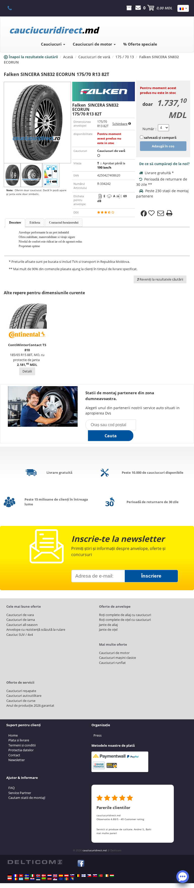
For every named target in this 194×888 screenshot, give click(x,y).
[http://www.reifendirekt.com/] (61, 879)
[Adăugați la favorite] (152, 213)
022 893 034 (12, 8)
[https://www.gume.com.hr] (32, 879)
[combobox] (183, 8)
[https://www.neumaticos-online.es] (61, 875)
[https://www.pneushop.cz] (89, 875)
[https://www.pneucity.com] (101, 875)
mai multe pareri (106, 833)
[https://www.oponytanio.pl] (10, 879)
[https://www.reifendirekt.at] (66, 875)
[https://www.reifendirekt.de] (10, 875)
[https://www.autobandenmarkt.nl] (49, 875)
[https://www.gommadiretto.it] (32, 875)
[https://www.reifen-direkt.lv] (49, 879)
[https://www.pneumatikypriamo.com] (95, 875)
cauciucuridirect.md (95, 850)
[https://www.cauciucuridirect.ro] (15, 879)
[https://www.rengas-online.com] (84, 875)
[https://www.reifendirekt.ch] (21, 875)
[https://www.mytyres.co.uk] (55, 875)
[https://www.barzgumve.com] (27, 879)
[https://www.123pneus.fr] (15, 875)
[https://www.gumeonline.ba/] (72, 879)
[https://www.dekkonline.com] (38, 875)
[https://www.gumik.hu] (112, 875)
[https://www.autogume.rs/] (55, 879)
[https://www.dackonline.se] (27, 875)
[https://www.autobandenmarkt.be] (78, 875)
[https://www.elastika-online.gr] (21, 879)
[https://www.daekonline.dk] (44, 875)
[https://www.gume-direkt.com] (72, 875)
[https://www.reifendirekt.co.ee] (38, 879)
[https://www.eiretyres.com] (106, 875)
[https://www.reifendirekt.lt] (44, 879)
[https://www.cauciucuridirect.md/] (66, 879)
